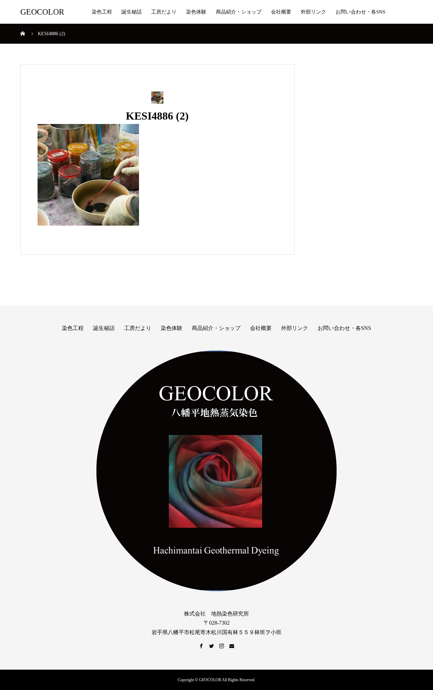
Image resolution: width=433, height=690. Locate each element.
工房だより (164, 12)
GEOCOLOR (42, 11)
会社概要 (281, 12)
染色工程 (102, 12)
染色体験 (196, 12)
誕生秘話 (131, 12)
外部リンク (313, 12)
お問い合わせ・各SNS (360, 12)
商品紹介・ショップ (238, 12)
